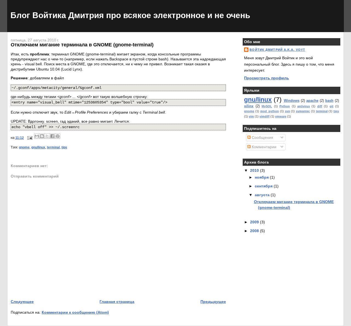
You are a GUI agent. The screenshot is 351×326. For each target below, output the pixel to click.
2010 (255, 170)
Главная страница (117, 301)
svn (287, 111)
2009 (255, 222)
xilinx (248, 106)
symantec (303, 111)
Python (284, 106)
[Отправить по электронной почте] (36, 136)
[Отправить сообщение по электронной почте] (29, 138)
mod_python (269, 111)
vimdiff (264, 116)
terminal (53, 147)
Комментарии (263, 147)
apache (312, 101)
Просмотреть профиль (266, 78)
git (331, 106)
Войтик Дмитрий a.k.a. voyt (277, 49)
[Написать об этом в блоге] (42, 136)
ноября (262, 177)
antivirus (303, 106)
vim (251, 116)
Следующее (22, 301)
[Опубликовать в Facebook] (52, 136)
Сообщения (262, 137)
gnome (24, 147)
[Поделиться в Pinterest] (57, 136)
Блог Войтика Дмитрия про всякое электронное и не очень (130, 15)
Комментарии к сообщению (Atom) (75, 312)
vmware (280, 116)
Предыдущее (213, 301)
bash (329, 101)
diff (319, 106)
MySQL (267, 106)
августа (263, 195)
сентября (264, 186)
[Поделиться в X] (47, 136)
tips (64, 147)
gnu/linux (38, 147)
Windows (291, 101)
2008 (255, 231)
